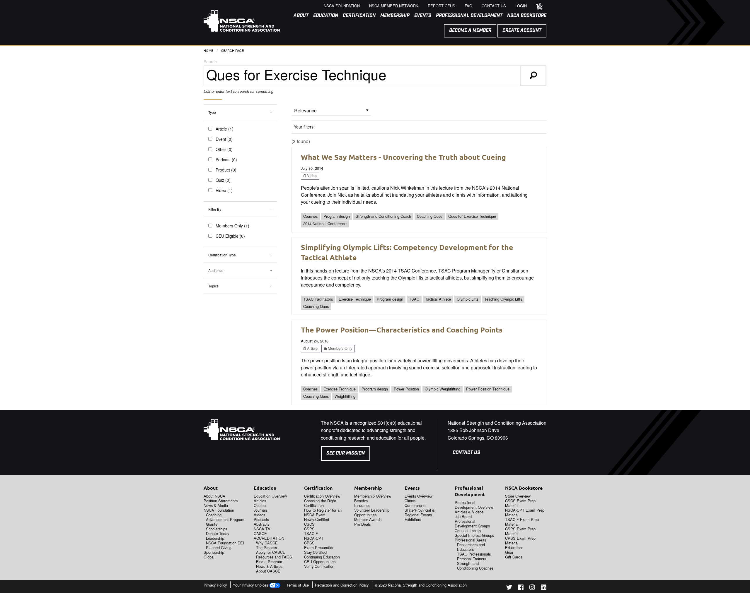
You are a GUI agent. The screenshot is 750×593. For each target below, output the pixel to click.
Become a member (470, 31)
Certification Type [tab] (222, 254)
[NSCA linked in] (543, 588)
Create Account (521, 31)
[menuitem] (298, 16)
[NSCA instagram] (532, 588)
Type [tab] (212, 112)
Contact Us (466, 453)
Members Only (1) (232, 226)
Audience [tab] (216, 270)
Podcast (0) (226, 159)
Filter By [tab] (214, 209)
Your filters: (304, 127)
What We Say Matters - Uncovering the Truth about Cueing (403, 157)
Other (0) (224, 149)
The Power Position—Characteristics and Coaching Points (401, 329)
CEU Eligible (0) (230, 236)
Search (210, 61)
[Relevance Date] (331, 112)
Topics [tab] (213, 285)
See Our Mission (345, 453)
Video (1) (224, 190)
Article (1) (224, 129)
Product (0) (226, 170)
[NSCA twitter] (509, 588)
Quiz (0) (223, 180)
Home (208, 50)
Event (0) (224, 139)
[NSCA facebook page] (521, 588)
